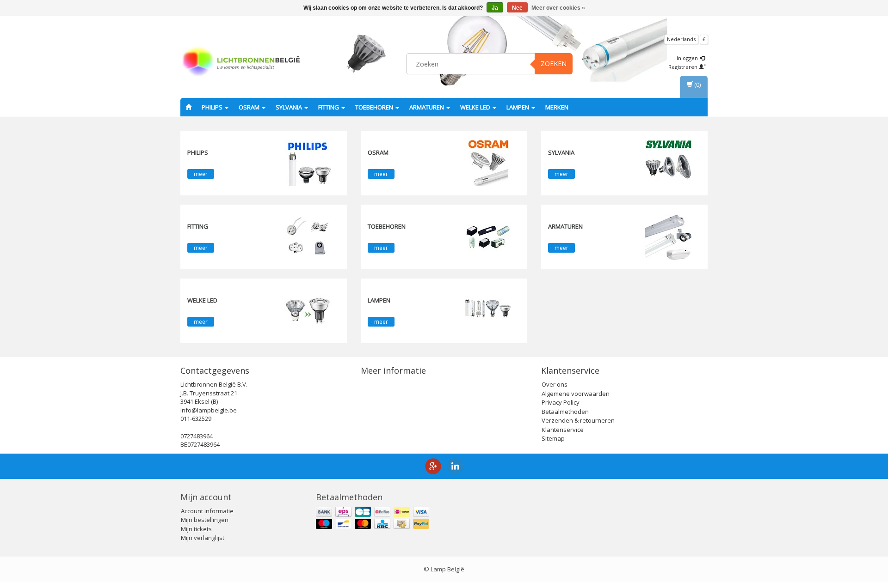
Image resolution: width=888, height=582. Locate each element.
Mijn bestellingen (204, 519)
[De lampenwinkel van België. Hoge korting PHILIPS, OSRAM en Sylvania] (241, 62)
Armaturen (427, 107)
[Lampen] (488, 310)
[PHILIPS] (307, 162)
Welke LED (476, 107)
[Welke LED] (307, 310)
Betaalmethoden (565, 411)
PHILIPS (213, 107)
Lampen (518, 107)
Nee (517, 8)
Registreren (683, 66)
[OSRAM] (488, 162)
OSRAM (250, 107)
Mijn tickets (196, 529)
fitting (329, 107)
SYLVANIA (289, 107)
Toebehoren (375, 107)
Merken (556, 107)
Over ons (554, 384)
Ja (495, 8)
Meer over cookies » (558, 8)
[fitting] (307, 236)
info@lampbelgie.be (208, 410)
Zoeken (554, 63)
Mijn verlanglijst (202, 538)
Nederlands (681, 39)
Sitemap (553, 438)
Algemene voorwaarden (576, 393)
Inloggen (688, 58)
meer (201, 174)
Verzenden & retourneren (578, 420)
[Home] (188, 107)
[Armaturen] (668, 236)
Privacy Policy (561, 402)
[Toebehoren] (488, 236)
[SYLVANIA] (668, 162)
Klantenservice (563, 429)
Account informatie (207, 511)
